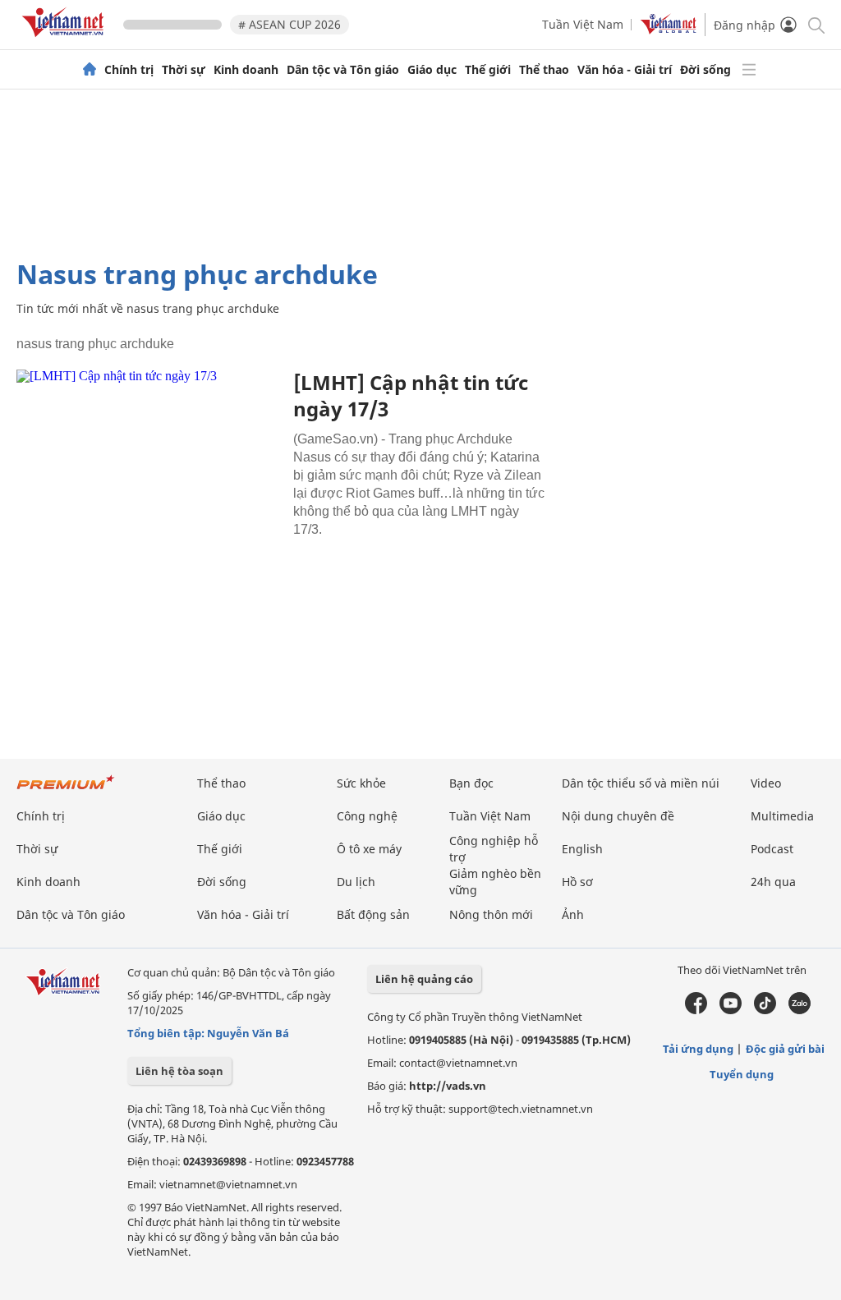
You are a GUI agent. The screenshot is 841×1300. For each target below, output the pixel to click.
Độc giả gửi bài (785, 1048)
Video (766, 783)
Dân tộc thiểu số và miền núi (640, 783)
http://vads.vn (447, 1085)
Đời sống (705, 70)
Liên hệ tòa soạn (179, 1070)
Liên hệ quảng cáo (424, 979)
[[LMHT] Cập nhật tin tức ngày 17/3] (148, 457)
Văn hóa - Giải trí (624, 70)
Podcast (772, 849)
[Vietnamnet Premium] (65, 790)
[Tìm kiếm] (815, 24)
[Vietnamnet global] (668, 30)
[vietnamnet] (65, 40)
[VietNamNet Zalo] (799, 1010)
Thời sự (183, 70)
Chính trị (129, 70)
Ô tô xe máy (369, 849)
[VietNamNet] (89, 69)
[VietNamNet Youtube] (730, 1010)
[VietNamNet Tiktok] (765, 1010)
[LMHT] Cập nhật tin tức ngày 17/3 (410, 395)
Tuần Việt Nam (582, 24)
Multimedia (782, 816)
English (582, 849)
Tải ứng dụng (698, 1048)
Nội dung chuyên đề (618, 816)
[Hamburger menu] (749, 70)
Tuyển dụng (742, 1074)
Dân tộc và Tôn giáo (343, 70)
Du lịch (356, 881)
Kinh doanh (246, 70)
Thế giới (488, 70)
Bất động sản (373, 914)
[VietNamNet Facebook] (696, 1010)
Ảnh (573, 914)
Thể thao (544, 70)
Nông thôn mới (491, 914)
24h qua (773, 881)
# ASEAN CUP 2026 (289, 24)
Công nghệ (367, 816)
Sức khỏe (361, 783)
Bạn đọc (471, 783)
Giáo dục (432, 70)
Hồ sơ (577, 881)
